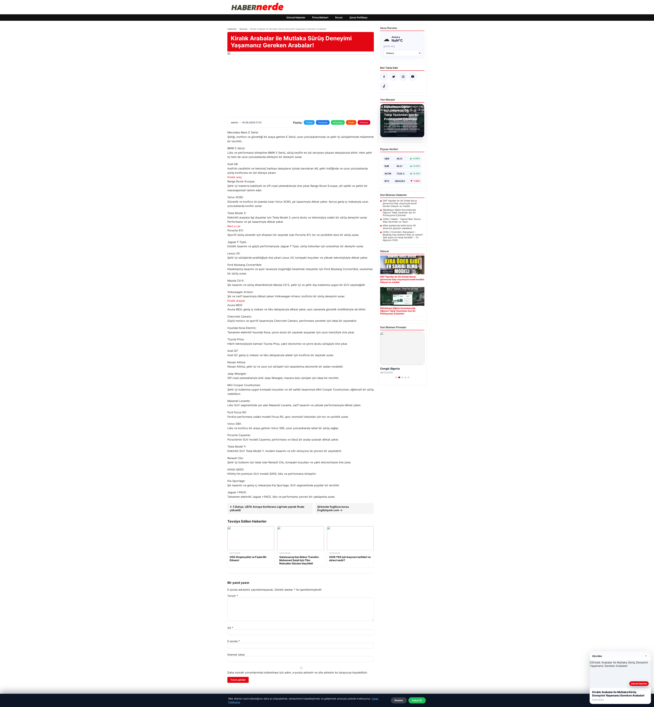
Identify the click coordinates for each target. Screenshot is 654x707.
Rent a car (233, 226)
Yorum (232, 595)
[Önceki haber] (412, 109)
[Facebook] (384, 77)
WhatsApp (338, 122)
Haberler (232, 29)
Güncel (243, 29)
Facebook (323, 122)
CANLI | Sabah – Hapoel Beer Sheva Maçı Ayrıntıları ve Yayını (402, 220)
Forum (339, 17)
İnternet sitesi (236, 654)
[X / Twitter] (394, 77)
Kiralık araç (234, 177)
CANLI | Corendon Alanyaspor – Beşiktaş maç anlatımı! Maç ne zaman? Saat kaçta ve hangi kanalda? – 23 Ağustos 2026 (403, 236)
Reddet (399, 700)
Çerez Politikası (358, 17)
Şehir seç (389, 46)
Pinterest (364, 122)
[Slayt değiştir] (396, 377)
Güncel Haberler (295, 17)
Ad (230, 627)
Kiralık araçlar (236, 300)
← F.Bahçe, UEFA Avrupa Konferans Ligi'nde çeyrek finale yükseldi (267, 508)
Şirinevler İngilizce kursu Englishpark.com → (333, 508)
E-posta (233, 641)
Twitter (309, 122)
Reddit (351, 122)
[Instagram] (403, 77)
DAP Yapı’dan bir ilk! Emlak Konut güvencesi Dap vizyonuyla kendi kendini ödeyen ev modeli (400, 203)
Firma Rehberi (320, 17)
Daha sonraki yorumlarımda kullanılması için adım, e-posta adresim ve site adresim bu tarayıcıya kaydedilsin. (297, 672)
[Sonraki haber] (419, 109)
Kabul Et (417, 700)
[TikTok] (384, 86)
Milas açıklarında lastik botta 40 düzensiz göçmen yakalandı (399, 227)
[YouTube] (413, 77)
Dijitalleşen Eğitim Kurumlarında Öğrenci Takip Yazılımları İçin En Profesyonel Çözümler (399, 212)
